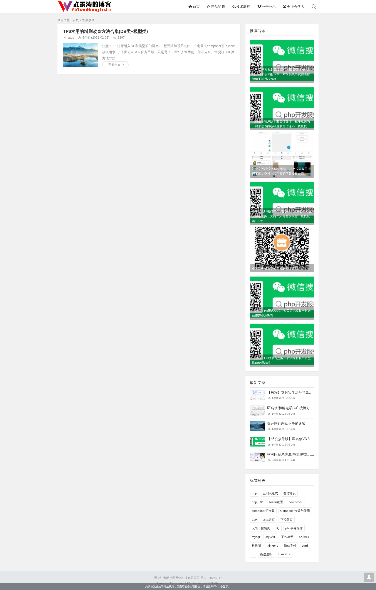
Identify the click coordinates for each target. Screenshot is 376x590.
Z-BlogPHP (182, 583)
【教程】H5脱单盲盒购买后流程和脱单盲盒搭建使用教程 (281, 360)
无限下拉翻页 (261, 528)
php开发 (257, 502)
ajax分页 (269, 519)
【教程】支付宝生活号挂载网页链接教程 (298, 392)
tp (253, 554)
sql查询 (270, 537)
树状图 (256, 545)
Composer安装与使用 (295, 510)
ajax (254, 519)
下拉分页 (286, 519)
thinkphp (272, 545)
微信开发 (290, 493)
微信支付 (290, 545)
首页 (196, 6)
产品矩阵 (218, 6)
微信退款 (266, 554)
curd (305, 545)
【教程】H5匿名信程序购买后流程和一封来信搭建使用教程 (281, 313)
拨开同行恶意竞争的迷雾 (286, 423)
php (254, 493)
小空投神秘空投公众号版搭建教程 (275, 268)
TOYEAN (212, 583)
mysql (256, 537)
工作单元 (287, 537)
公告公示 (268, 6)
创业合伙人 (295, 6)
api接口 (304, 537)
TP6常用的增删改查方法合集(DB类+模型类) (105, 31)
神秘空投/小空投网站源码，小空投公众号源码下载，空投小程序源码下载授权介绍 (281, 171)
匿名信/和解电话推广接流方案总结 (293, 408)
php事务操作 (294, 528)
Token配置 (276, 502)
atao (71, 37)
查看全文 (114, 64)
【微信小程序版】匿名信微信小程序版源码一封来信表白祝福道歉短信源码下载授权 (281, 124)
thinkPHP (284, 554)
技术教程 (243, 6)
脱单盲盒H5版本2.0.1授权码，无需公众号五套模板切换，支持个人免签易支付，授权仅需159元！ (282, 216)
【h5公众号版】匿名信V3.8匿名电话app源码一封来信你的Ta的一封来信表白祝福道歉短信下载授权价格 (281, 74)
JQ (278, 528)
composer (295, 502)
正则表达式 (270, 493)
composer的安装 (263, 510)
